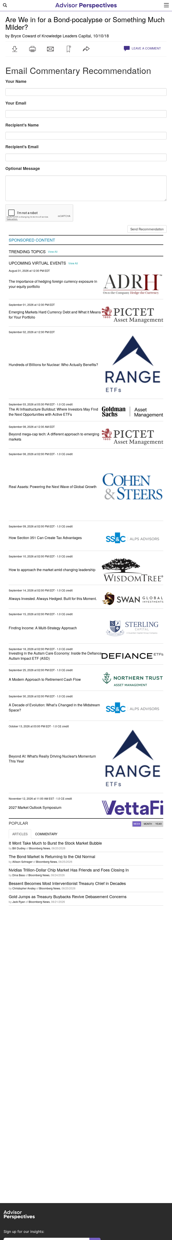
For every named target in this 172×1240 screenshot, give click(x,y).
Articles (20, 834)
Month (148, 823)
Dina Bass (18, 875)
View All (53, 251)
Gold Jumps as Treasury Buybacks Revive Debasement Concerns (68, 896)
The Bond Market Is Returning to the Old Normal (52, 856)
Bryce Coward (23, 36)
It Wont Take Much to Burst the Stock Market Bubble (55, 843)
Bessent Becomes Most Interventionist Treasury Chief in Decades (67, 883)
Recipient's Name (22, 125)
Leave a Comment (146, 48)
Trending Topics (27, 251)
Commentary (46, 834)
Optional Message (22, 168)
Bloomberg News (39, 848)
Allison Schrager (22, 861)
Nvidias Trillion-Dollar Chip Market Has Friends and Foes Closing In (69, 870)
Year (158, 823)
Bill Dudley (19, 848)
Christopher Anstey (24, 888)
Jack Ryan (18, 902)
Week (136, 823)
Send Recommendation (147, 229)
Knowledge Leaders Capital (66, 36)
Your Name (15, 81)
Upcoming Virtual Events (37, 263)
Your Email (15, 103)
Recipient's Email (22, 147)
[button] (15, 49)
